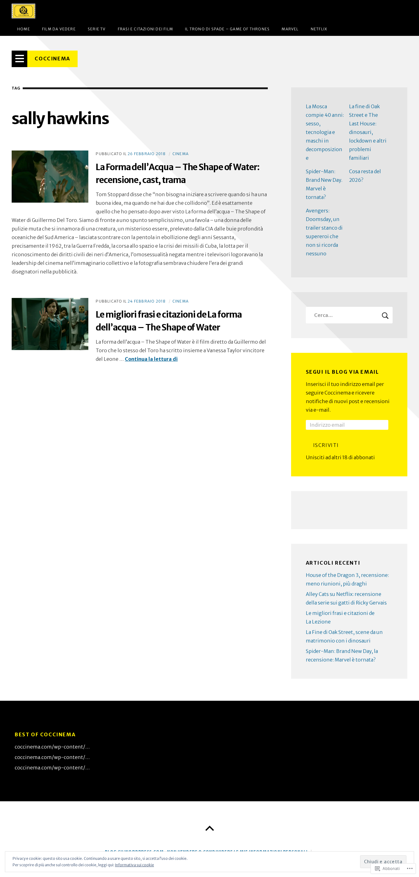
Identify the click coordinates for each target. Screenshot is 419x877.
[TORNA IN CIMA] (209, 828)
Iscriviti (326, 445)
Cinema (180, 153)
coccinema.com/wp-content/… (52, 747)
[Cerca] (349, 315)
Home (23, 29)
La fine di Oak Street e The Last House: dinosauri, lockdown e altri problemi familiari (367, 132)
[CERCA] (385, 315)
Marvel (290, 29)
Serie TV (97, 29)
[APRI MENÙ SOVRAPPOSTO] (20, 59)
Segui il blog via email (342, 372)
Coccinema (52, 58)
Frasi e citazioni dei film (145, 29)
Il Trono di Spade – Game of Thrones (227, 29)
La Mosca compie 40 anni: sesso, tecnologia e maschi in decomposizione (325, 132)
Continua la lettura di (151, 359)
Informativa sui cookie (134, 865)
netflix (319, 29)
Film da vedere (59, 29)
